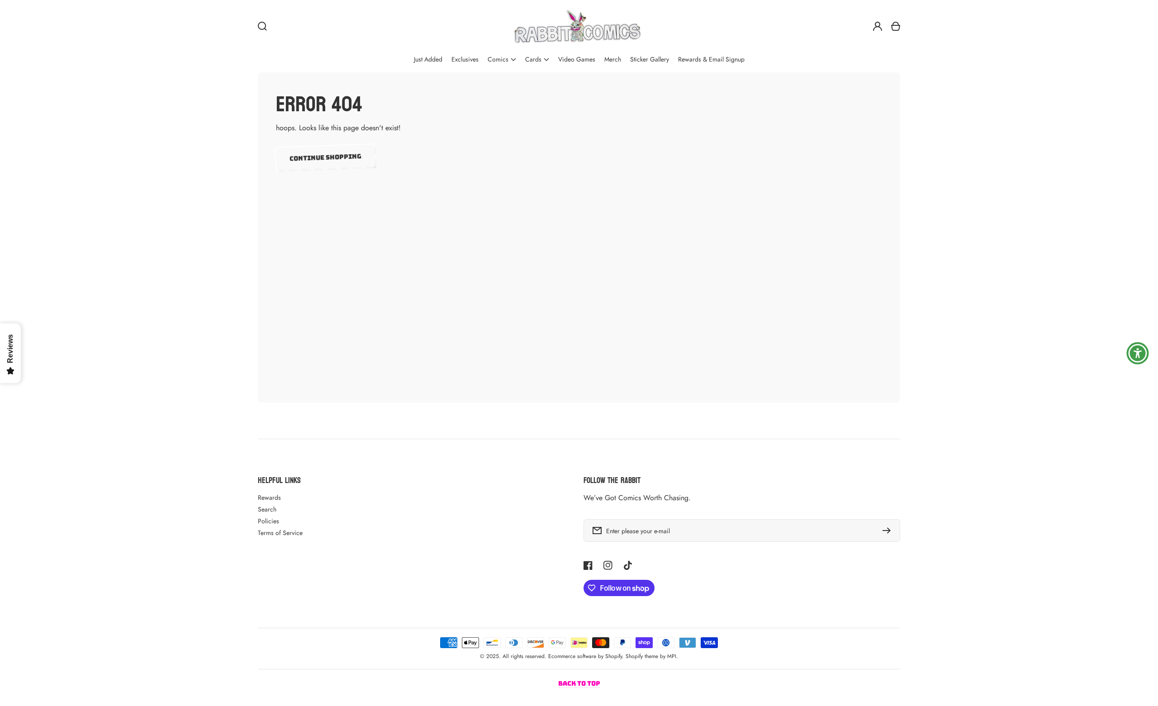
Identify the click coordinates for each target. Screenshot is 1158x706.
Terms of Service (280, 533)
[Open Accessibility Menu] (1137, 353)
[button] (502, 59)
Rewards (269, 497)
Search (267, 509)
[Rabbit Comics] (577, 26)
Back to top (579, 683)
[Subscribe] (889, 530)
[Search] (262, 26)
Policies (268, 521)
